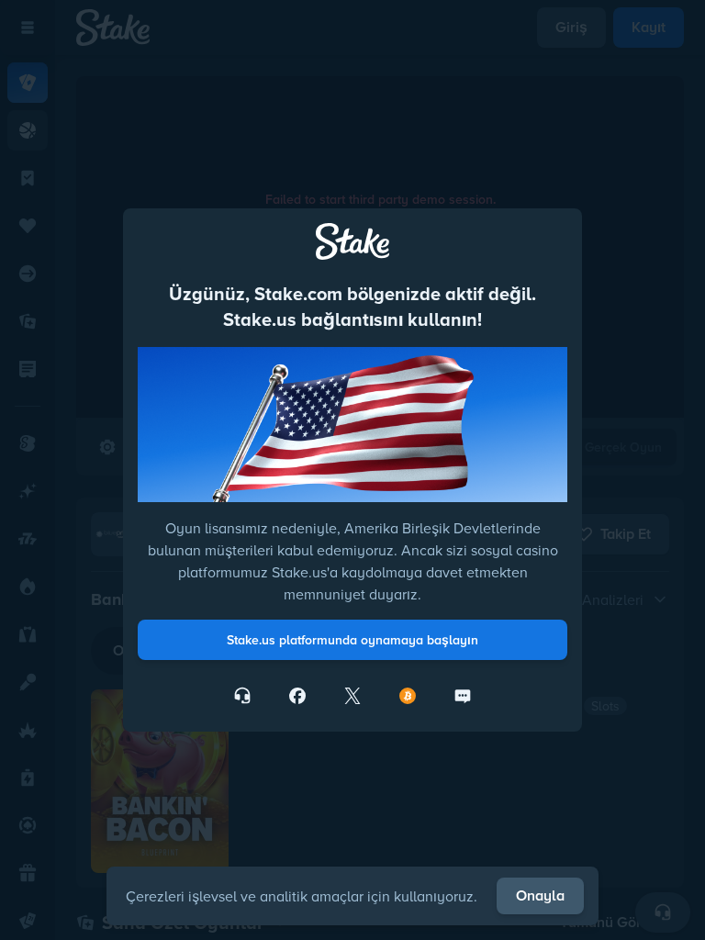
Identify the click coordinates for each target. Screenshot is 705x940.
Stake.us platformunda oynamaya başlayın (352, 640)
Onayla (540, 895)
